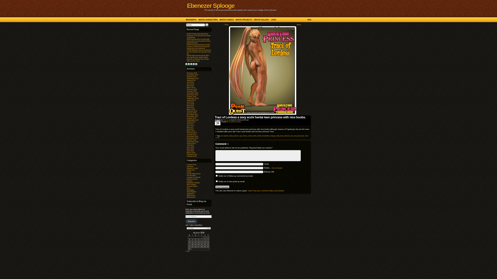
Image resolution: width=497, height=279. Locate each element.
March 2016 (191, 153)
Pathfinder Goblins (193, 183)
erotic (254, 136)
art (222, 136)
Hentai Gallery (261, 20)
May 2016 (190, 149)
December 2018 (192, 93)
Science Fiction (192, 186)
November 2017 (192, 116)
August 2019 (191, 80)
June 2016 (190, 147)
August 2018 (191, 100)
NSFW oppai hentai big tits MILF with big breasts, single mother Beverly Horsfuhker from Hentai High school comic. (198, 58)
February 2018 (192, 111)
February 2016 (192, 154)
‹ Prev (226, 25)
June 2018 (190, 104)
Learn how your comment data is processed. (266, 191)
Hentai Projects (243, 20)
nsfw (277, 136)
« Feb (187, 251)
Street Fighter (191, 192)
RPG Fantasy (191, 184)
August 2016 (191, 144)
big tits (226, 136)
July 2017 (190, 124)
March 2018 (191, 109)
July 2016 (190, 145)
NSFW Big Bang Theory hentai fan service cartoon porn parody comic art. (199, 52)
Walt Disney (191, 195)
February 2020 (192, 73)
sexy (295, 136)
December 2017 (192, 115)
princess (287, 136)
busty (231, 136)
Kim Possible (191, 175)
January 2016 (191, 156)
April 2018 (190, 107)
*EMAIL (273, 168)
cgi (240, 136)
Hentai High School (193, 174)
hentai (189, 172)
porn (281, 136)
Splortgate (190, 190)
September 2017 (193, 120)
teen (302, 136)
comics (244, 136)
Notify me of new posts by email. (231, 181)
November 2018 (192, 95)
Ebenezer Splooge (211, 5)
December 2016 (192, 136)
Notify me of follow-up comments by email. (235, 176)
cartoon (236, 136)
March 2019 (191, 87)
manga (272, 136)
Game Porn (191, 170)
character (190, 166)
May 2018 (190, 106)
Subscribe (191, 221)
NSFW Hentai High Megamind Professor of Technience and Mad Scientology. (198, 35)
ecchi (250, 136)
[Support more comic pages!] (186, 65)
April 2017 (190, 129)
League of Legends (193, 177)
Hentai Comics (226, 20)
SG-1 (188, 188)
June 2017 (190, 125)
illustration (266, 136)
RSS (309, 20)
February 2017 (192, 133)
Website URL (269, 172)
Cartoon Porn (191, 165)
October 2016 (191, 140)
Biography (191, 20)
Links (273, 20)
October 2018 (191, 97)
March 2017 (191, 131)
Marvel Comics (192, 179)
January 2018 (191, 113)
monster (189, 181)
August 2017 (191, 122)
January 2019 (191, 91)
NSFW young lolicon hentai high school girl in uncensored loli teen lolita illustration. (198, 41)
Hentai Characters (208, 20)
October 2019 (191, 77)
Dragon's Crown (192, 168)
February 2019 (192, 89)
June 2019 (190, 84)
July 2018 (190, 102)
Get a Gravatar (277, 168)
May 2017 (190, 127)
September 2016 (193, 142)
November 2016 (192, 138)
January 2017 (191, 134)
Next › (299, 25)
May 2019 (190, 86)
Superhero (190, 194)
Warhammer (191, 197)
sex (292, 136)
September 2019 (193, 78)
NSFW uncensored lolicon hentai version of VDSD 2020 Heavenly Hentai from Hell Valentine (198, 46)
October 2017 (191, 118)
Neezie (225, 120)
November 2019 (192, 75)
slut (299, 136)
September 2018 (193, 98)
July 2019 (190, 82)
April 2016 (190, 151)
